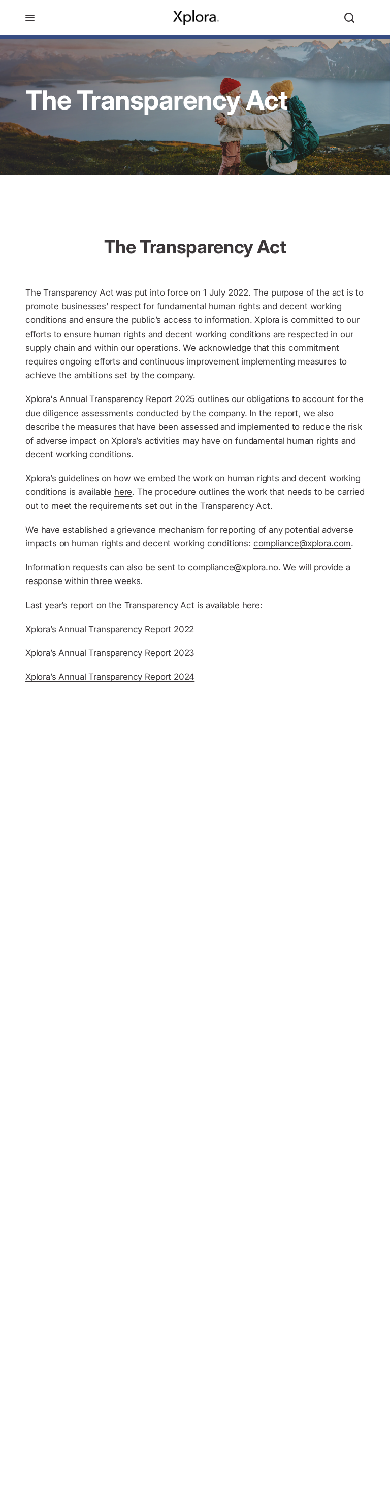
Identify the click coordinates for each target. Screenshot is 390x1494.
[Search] (349, 17)
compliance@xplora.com (302, 543)
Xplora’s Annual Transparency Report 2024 (109, 677)
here (123, 492)
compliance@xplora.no (233, 567)
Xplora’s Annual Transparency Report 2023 (109, 653)
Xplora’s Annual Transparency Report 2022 (109, 629)
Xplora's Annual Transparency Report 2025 (111, 399)
